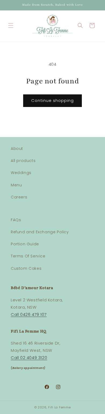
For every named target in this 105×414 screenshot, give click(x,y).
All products (23, 160)
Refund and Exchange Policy (40, 232)
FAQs (16, 220)
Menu (16, 185)
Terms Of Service (28, 256)
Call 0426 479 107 (29, 314)
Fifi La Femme (59, 407)
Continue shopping (52, 100)
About (17, 148)
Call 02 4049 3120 (29, 357)
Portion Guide (25, 244)
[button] (11, 25)
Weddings (21, 172)
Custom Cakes (26, 268)
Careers (19, 197)
